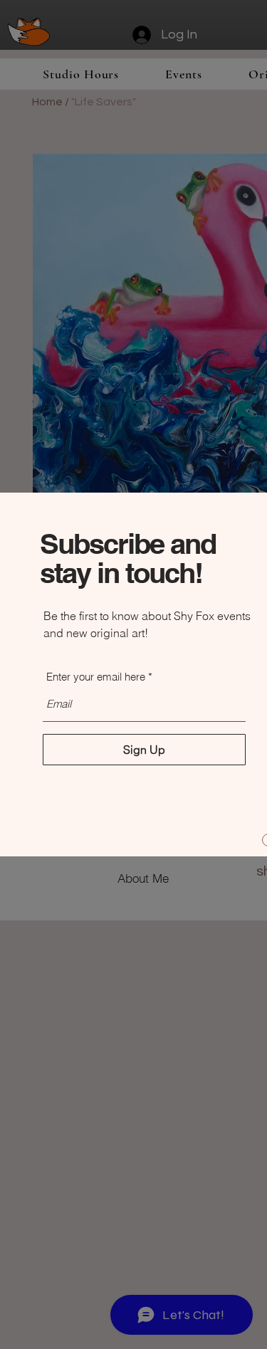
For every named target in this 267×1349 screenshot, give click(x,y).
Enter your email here (95, 676)
